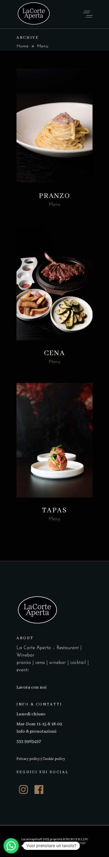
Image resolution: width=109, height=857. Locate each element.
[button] (11, 845)
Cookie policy (54, 759)
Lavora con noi (31, 687)
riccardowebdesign (73, 843)
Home (22, 46)
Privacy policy (28, 759)
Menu (54, 204)
